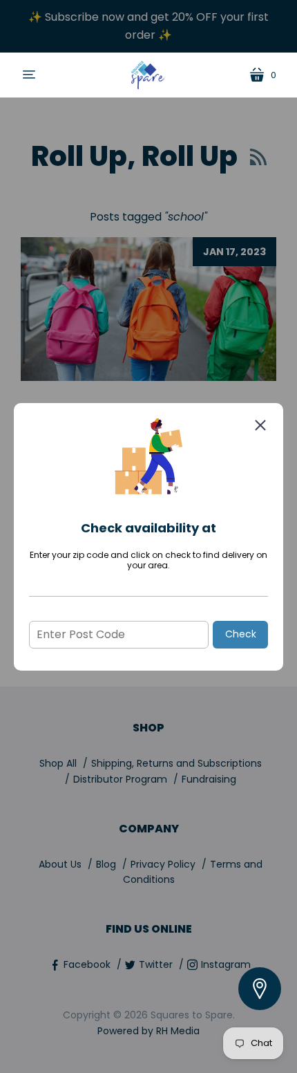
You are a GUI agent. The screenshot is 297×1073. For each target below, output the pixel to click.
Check (240, 634)
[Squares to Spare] (148, 75)
